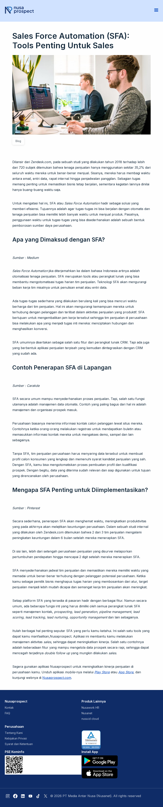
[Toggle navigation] (156, 10)
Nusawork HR (90, 707)
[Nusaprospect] (19, 10)
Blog (18, 141)
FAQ (7, 713)
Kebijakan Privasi (16, 738)
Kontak (9, 707)
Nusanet (87, 713)
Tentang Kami (14, 732)
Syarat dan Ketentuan (19, 744)
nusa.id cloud (90, 718)
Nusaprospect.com (56, 678)
